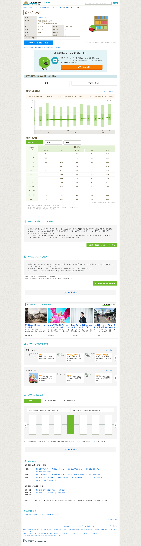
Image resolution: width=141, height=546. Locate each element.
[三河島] (58, 424)
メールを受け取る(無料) (81, 67)
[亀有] (108, 424)
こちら (93, 441)
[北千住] (83, 424)
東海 (42, 535)
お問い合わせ (113, 526)
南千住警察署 (62, 493)
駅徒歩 (67, 142)
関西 (46, 535)
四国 (49, 535)
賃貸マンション (51, 529)
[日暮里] (45, 424)
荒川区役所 (62, 490)
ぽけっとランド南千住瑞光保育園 (46, 480)
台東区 (68, 7)
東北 (28, 535)
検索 (116, 3)
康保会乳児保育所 (62, 477)
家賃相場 (74, 529)
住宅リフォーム (32, 533)
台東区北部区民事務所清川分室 (45, 490)
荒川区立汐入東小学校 (75, 469)
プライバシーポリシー (99, 526)
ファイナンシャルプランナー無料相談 (88, 533)
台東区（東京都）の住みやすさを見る (102, 245)
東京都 (62, 7)
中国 (52, 535)
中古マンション (92, 529)
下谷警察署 (50, 493)
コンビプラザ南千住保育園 (94, 477)
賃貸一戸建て (67, 529)
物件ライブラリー (72, 533)
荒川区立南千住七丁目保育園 (44, 477)
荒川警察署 (39, 493)
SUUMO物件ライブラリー (50, 7)
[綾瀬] (95, 424)
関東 (32, 535)
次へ (115, 425)
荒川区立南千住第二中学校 (76, 474)
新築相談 (49, 533)
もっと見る (109, 350)
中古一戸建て (108, 529)
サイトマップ (79, 526)
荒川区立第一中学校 (95, 474)
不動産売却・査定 (41, 533)
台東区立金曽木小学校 (92, 469)
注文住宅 (25, 533)
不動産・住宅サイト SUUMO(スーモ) (32, 529)
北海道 (24, 535)
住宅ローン (64, 533)
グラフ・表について (109, 91)
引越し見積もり (57, 533)
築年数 (48, 142)
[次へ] (115, 358)
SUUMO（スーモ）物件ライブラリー (37, 3)
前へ (25, 425)
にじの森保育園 (77, 477)
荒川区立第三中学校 (58, 474)
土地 (114, 529)
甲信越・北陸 (37, 535)
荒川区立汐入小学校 (58, 469)
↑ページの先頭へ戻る (112, 519)
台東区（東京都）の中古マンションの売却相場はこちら (41, 514)
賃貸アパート (59, 529)
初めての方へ (68, 526)
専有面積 (30, 142)
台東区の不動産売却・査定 (38, 43)
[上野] (32, 424)
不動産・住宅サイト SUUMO (32, 7)
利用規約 (88, 526)
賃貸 (45, 529)
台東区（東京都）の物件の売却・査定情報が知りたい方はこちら (43, 48)
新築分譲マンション (82, 529)
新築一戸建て (100, 529)
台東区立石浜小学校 (42, 469)
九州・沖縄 (57, 535)
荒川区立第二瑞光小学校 (43, 472)
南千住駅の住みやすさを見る (105, 283)
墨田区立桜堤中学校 (42, 474)
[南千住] (70, 424)
